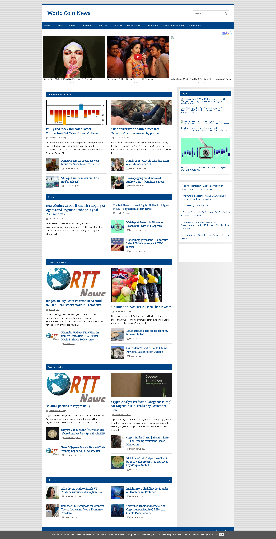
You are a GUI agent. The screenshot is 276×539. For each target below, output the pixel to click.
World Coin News (68, 13)
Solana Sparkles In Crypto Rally (68, 406)
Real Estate (195, 25)
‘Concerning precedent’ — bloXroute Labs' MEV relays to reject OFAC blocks (147, 244)
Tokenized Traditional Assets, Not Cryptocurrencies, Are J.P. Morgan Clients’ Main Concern (145, 510)
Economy (88, 25)
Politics (118, 25)
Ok (221, 535)
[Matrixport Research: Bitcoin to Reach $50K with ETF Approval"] (205, 163)
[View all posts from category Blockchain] (169, 480)
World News (133, 25)
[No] (272, 535)
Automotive (151, 25)
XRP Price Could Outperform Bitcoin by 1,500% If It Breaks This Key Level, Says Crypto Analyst (147, 462)
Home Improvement (173, 25)
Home (47, 25)
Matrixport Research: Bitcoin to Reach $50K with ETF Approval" (203, 168)
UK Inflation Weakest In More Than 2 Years (141, 307)
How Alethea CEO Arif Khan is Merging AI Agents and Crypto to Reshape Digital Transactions (75, 210)
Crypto (59, 25)
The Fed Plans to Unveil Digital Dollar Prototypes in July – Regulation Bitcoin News (204, 129)
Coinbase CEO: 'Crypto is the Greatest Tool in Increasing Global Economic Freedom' (82, 510)
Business (73, 25)
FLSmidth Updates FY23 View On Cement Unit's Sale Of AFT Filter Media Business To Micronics (80, 336)
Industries (103, 25)
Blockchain (53, 480)
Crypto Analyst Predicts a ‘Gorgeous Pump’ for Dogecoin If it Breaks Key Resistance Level (141, 406)
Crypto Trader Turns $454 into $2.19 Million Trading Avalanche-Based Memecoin (147, 441)
